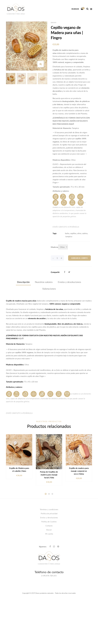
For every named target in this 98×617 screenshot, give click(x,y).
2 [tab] (49, 494)
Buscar (49, 530)
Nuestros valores (44, 281)
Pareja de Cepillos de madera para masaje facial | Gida (49, 475)
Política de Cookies (49, 522)
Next (46, 78)
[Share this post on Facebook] (64, 272)
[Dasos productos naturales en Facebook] (50, 546)
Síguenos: (43, 546)
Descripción (23, 281)
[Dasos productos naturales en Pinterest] (58, 546)
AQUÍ (71, 124)
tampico (68, 236)
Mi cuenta (49, 534)
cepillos (73, 233)
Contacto (49, 526)
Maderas (54, 247)
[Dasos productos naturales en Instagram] (54, 546)
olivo (79, 233)
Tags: (55, 233)
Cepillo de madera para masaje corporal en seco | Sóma (79, 471)
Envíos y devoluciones (69, 281)
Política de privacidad (49, 513)
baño (67, 233)
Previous (6, 78)
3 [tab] (52, 494)
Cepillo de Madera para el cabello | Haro (19, 469)
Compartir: (55, 272)
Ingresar (75, 9)
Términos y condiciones (49, 509)
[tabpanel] (19, 456)
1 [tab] (45, 494)
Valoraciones (49, 288)
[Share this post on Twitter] (69, 272)
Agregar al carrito (79, 258)
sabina (84, 233)
